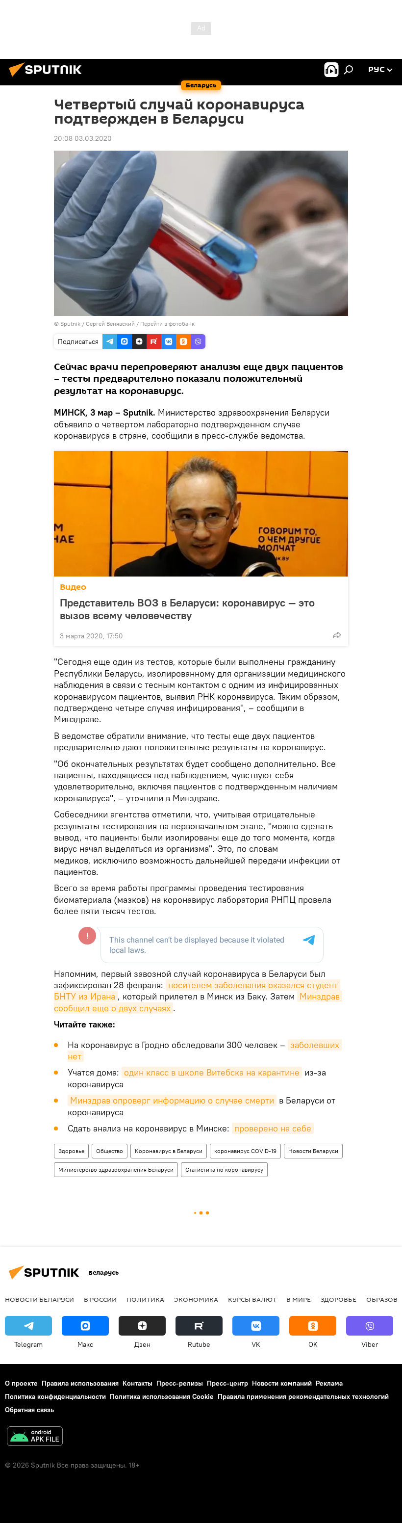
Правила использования (80, 1383)
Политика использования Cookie (162, 1396)
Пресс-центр (227, 1383)
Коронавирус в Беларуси (168, 1151)
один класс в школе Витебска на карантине (212, 1072)
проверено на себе (272, 1128)
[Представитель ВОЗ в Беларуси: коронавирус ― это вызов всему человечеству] (201, 514)
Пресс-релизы (179, 1383)
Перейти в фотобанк (167, 323)
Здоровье (71, 1151)
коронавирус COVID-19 (245, 1151)
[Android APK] (34, 1437)
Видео (73, 587)
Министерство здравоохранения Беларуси (116, 1169)
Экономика (196, 1299)
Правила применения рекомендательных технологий (303, 1396)
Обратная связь (29, 1409)
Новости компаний (282, 1383)
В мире (298, 1299)
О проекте (21, 1383)
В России (100, 1299)
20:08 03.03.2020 (83, 138)
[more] (337, 635)
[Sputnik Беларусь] (48, 78)
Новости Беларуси (313, 1151)
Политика (145, 1299)
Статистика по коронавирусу (224, 1169)
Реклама (329, 1383)
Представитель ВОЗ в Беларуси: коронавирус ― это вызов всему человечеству (187, 609)
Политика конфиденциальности (55, 1396)
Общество (109, 1151)
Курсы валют (252, 1299)
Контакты (137, 1383)
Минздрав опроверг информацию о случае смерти (172, 1100)
